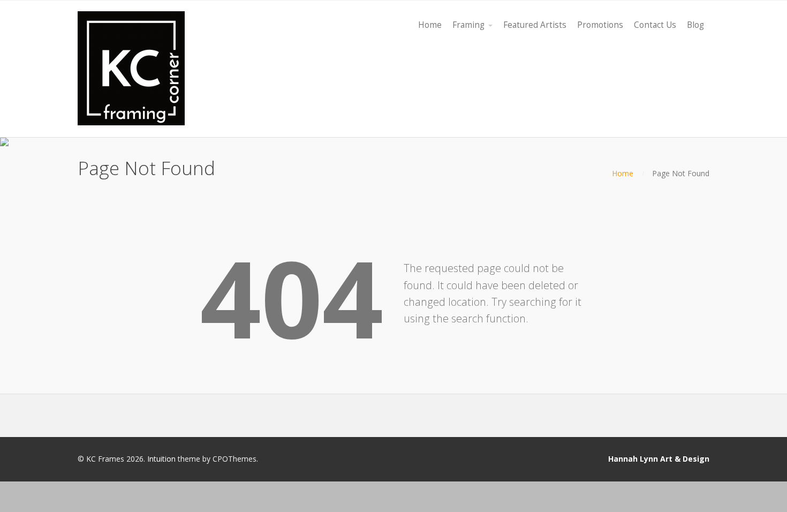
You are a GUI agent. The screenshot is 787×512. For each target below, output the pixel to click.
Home (622, 173)
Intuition (161, 459)
